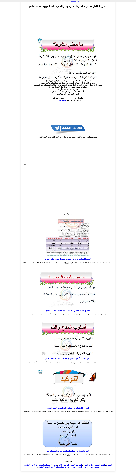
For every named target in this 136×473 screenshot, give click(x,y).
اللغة (103, 465)
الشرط (79, 465)
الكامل (60, 465)
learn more (73, 1)
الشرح (85, 465)
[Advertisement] (68, 23)
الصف (72, 465)
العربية (66, 465)
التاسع (97, 465)
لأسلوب (109, 465)
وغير (55, 465)
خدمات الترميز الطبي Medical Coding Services (69, 467)
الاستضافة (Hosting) (44, 465)
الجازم (91, 465)
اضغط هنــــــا (60, 100)
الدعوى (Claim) (44, 467)
